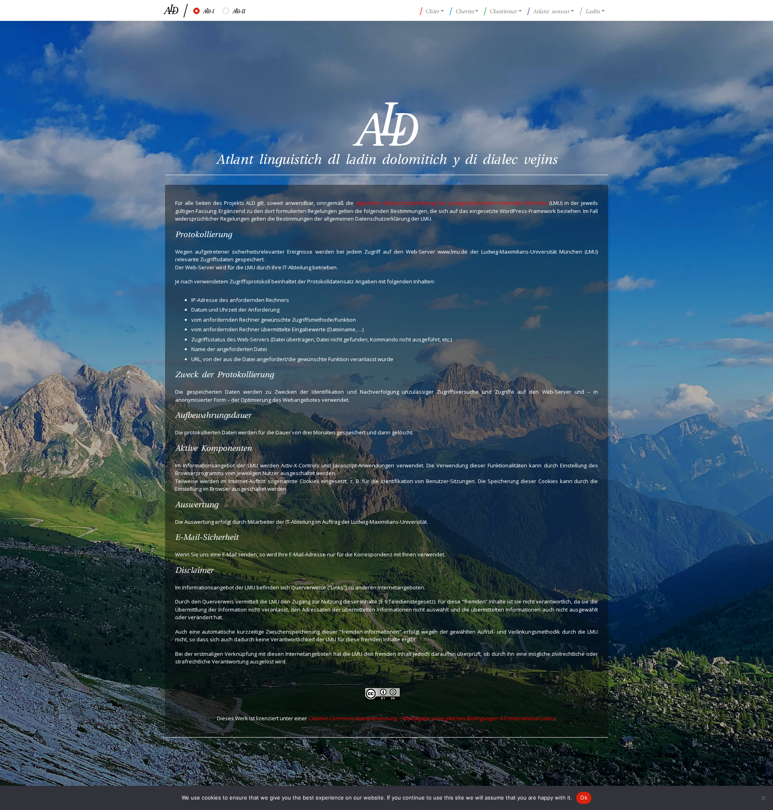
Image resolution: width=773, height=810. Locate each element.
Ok (583, 797)
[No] (763, 798)
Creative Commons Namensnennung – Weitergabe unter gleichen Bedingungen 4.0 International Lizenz (431, 718)
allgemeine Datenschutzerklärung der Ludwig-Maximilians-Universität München (451, 203)
